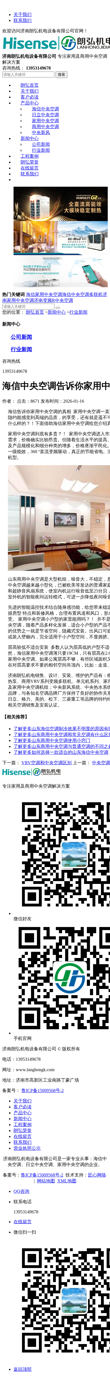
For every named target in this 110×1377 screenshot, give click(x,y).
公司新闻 (21, 337)
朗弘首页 (35, 312)
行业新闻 (78, 312)
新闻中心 (57, 312)
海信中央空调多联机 (82, 294)
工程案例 (23, 1124)
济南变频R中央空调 (53, 300)
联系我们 (23, 20)
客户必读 (23, 1106)
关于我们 (23, 14)
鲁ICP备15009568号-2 (42, 1090)
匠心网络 (97, 1175)
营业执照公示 (27, 1148)
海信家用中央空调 (44, 294)
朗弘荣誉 (23, 1130)
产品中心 (23, 1112)
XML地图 (66, 1180)
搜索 (61, 74)
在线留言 (23, 1136)
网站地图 (46, 1180)
